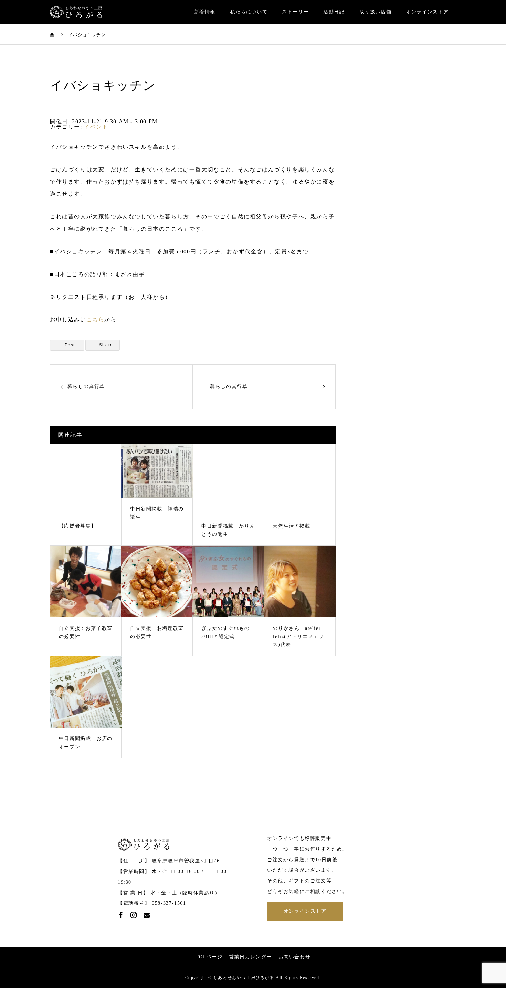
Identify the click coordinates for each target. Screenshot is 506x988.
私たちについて (248, 11)
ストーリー (295, 11)
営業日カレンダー (250, 956)
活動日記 (334, 11)
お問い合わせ (294, 956)
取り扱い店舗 (375, 11)
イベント (96, 127)
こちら (95, 319)
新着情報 (204, 11)
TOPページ (209, 956)
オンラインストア (427, 11)
